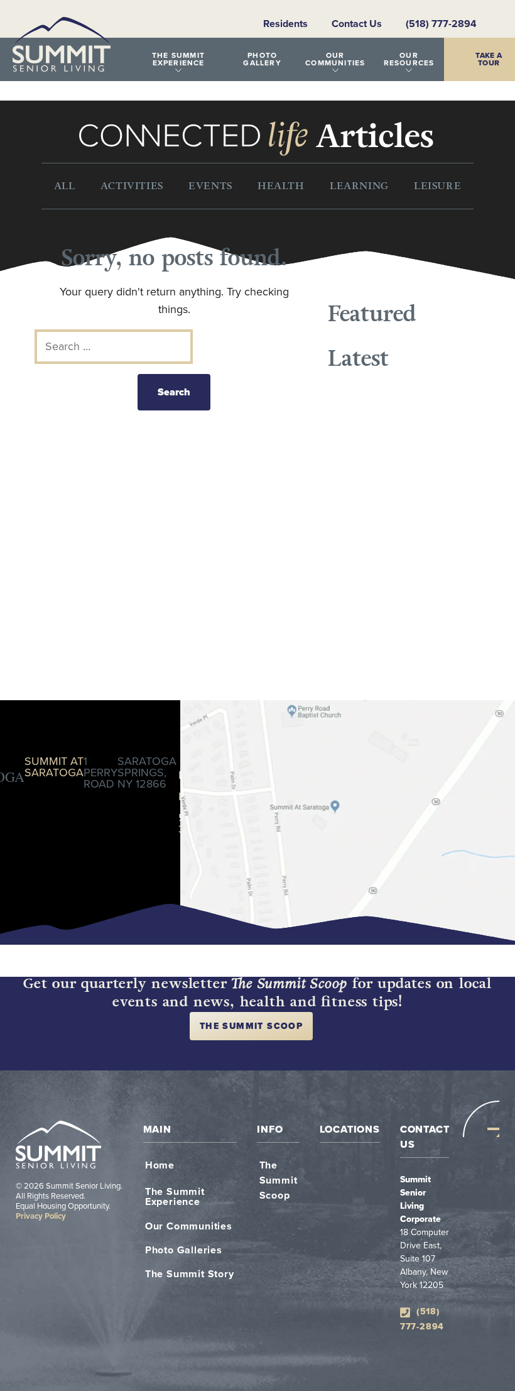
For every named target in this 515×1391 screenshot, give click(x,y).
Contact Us (357, 24)
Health (281, 186)
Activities (131, 186)
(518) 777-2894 (441, 24)
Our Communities (335, 59)
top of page (481, 1119)
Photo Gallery (262, 59)
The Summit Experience (178, 59)
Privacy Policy (41, 1216)
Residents (285, 24)
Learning (359, 186)
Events (210, 186)
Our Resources (409, 59)
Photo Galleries (183, 1250)
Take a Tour (488, 59)
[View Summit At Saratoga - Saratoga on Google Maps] (347, 822)
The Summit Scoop (251, 1026)
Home (160, 1165)
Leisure (437, 186)
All (64, 186)
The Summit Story (189, 1274)
